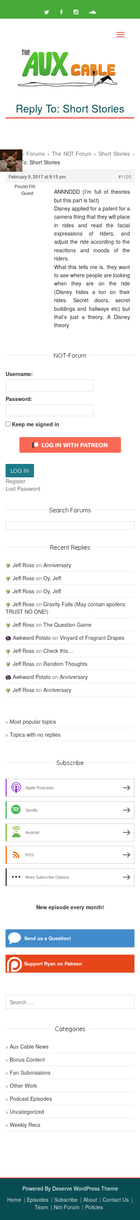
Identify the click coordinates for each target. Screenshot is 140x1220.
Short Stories (114, 153)
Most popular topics (33, 721)
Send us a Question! (47, 938)
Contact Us (116, 1199)
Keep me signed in (35, 424)
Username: (19, 373)
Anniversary (57, 565)
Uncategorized (27, 1111)
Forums (36, 153)
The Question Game (67, 624)
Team (41, 1207)
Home (14, 1199)
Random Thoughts (65, 663)
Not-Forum (67, 1207)
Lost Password (23, 488)
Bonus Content (27, 1059)
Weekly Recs (25, 1124)
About (90, 1199)
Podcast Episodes (31, 1098)
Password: (19, 398)
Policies (94, 1207)
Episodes (38, 1199)
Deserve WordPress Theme (85, 1188)
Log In (19, 470)
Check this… (58, 650)
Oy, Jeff (52, 578)
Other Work (23, 1085)
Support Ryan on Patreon (53, 963)
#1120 (124, 176)
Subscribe (66, 1199)
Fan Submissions (30, 1072)
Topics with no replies (35, 734)
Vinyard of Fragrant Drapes (92, 637)
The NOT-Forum (72, 153)
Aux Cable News (29, 1046)
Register (15, 481)
